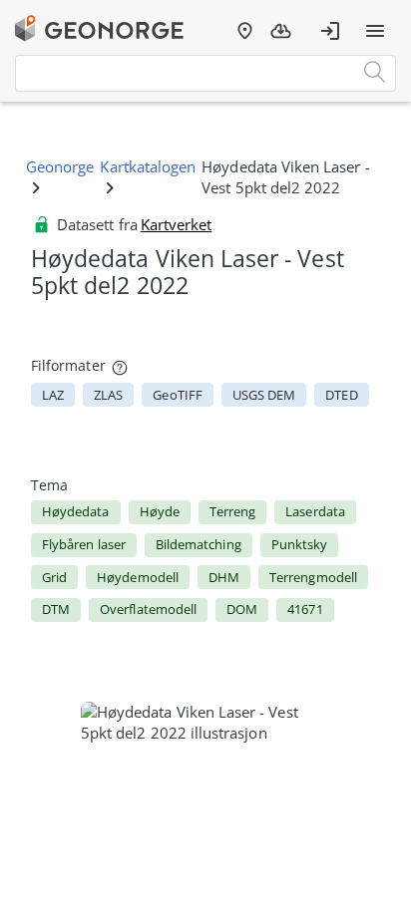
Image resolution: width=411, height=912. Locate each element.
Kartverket (176, 224)
